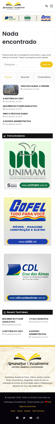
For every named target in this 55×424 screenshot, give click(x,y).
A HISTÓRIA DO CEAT (13, 98)
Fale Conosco (38, 411)
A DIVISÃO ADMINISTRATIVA (17, 121)
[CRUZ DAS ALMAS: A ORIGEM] (10, 90)
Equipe (27, 411)
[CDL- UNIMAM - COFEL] (27, 18)
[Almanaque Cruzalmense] (13, 6)
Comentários (44, 77)
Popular (8, 77)
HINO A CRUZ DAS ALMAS (15, 113)
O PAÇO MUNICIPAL (39, 318)
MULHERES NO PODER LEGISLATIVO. (20, 106)
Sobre (19, 411)
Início (13, 411)
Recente (25, 77)
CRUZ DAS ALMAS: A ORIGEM (35, 86)
